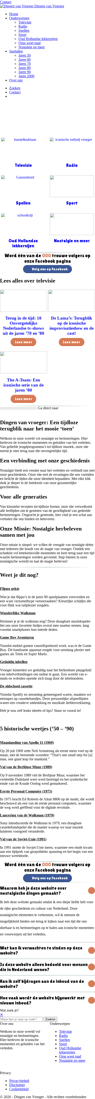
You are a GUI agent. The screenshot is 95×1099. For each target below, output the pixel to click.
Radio (22, 26)
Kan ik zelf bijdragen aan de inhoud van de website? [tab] (42, 984)
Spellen (23, 30)
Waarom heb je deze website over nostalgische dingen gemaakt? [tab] (33, 891)
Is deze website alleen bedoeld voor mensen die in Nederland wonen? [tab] (44, 967)
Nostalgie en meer (31, 47)
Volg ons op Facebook (50, 269)
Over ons (16, 80)
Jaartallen (16, 51)
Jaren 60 (24, 59)
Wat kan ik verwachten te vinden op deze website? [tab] (41, 950)
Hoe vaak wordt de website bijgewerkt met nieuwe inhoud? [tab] (42, 1000)
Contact (5, 2)
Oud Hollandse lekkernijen (38, 39)
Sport (22, 35)
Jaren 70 (24, 64)
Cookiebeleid (19, 1089)
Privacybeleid (19, 1081)
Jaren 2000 (26, 76)
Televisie (24, 22)
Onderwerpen (19, 18)
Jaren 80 (24, 68)
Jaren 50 (24, 55)
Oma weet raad (29, 43)
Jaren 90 (24, 72)
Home (13, 14)
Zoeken (50, 1019)
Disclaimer (17, 1085)
